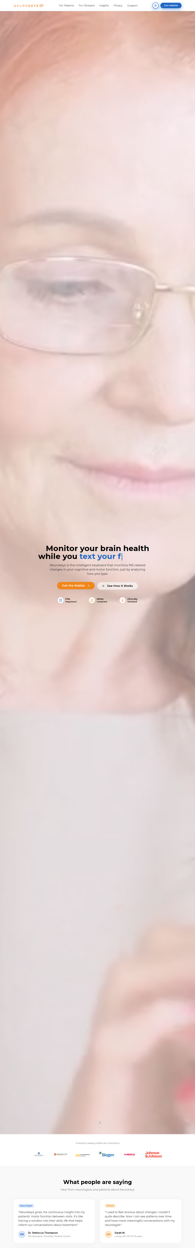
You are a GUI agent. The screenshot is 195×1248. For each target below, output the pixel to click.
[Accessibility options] (155, 5)
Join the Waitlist (73, 585)
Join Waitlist (171, 5)
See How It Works (120, 586)
